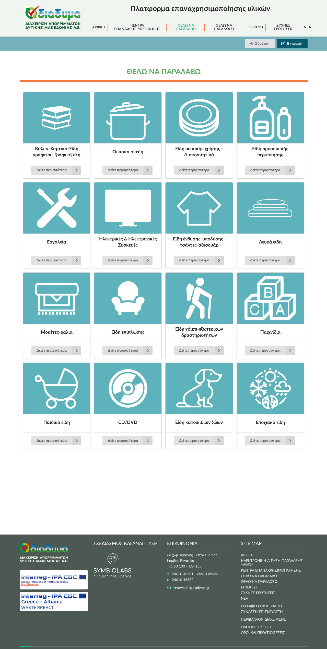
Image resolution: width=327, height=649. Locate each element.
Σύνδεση (262, 43)
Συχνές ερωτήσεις (283, 27)
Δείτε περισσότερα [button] (52, 170)
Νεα (244, 598)
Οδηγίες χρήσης (256, 627)
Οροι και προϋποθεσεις (263, 633)
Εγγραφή (294, 43)
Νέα (307, 27)
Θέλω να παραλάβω (186, 27)
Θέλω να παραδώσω (224, 27)
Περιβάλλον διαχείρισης (263, 619)
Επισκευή (254, 27)
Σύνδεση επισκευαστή (262, 612)
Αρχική (98, 27)
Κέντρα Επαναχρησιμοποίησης (137, 27)
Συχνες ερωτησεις (258, 593)
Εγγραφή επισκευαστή (261, 606)
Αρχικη (247, 555)
